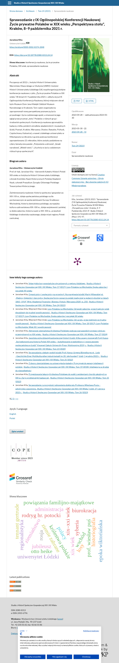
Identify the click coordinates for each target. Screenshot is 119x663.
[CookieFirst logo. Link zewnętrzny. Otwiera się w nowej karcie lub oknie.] (21, 633)
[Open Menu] (9, 3)
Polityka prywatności (91, 631)
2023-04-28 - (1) (79, 132)
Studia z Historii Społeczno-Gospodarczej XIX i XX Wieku (39, 3)
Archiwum (30, 11)
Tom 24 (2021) (44, 11)
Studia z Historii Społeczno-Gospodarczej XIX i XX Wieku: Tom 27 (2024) (74, 334)
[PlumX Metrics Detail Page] (77, 261)
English (13, 414)
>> (17, 398)
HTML (91, 101)
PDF (78, 101)
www (60, 619)
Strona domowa (16, 11)
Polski (12, 418)
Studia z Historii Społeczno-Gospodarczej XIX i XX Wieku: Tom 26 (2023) (55, 392)
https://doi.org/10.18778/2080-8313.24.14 (33, 55)
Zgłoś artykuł (17, 431)
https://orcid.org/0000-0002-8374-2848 (27, 47)
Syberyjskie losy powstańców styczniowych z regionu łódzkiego (57, 283)
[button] (23, 630)
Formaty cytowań (81, 225)
